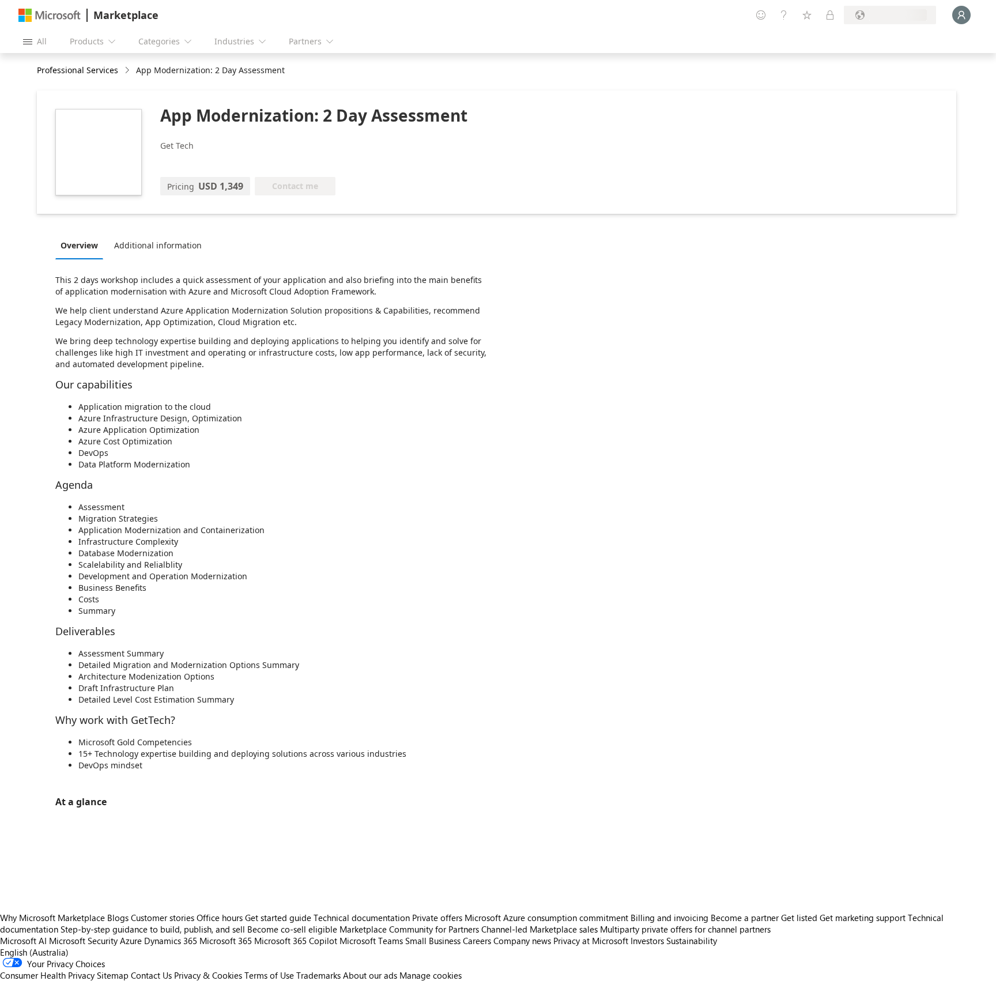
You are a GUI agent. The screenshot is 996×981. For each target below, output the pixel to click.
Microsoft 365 (225, 940)
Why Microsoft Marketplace (52, 917)
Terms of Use (269, 975)
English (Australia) (34, 952)
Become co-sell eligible (292, 929)
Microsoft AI (23, 940)
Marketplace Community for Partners (409, 929)
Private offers (437, 917)
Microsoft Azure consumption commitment (548, 917)
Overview (79, 245)
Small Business (433, 940)
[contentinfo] (128, 70)
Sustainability (691, 940)
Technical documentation (362, 917)
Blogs (118, 917)
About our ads (370, 975)
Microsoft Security (83, 940)
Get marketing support (863, 917)
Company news (522, 940)
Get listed (799, 917)
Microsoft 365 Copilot (295, 940)
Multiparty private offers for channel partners (685, 929)
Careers (477, 940)
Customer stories (162, 917)
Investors (647, 940)
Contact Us (151, 975)
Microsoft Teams (371, 940)
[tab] (82, 245)
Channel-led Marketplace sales (539, 929)
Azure (131, 940)
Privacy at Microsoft (590, 940)
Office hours (220, 917)
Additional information (158, 245)
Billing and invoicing (669, 917)
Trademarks (318, 975)
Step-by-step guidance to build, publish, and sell (153, 929)
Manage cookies (430, 975)
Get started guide (278, 917)
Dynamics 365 (170, 940)
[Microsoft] (49, 15)
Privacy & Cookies (208, 975)
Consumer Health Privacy (47, 975)
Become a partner (745, 917)
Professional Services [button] (77, 70)
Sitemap (113, 975)
